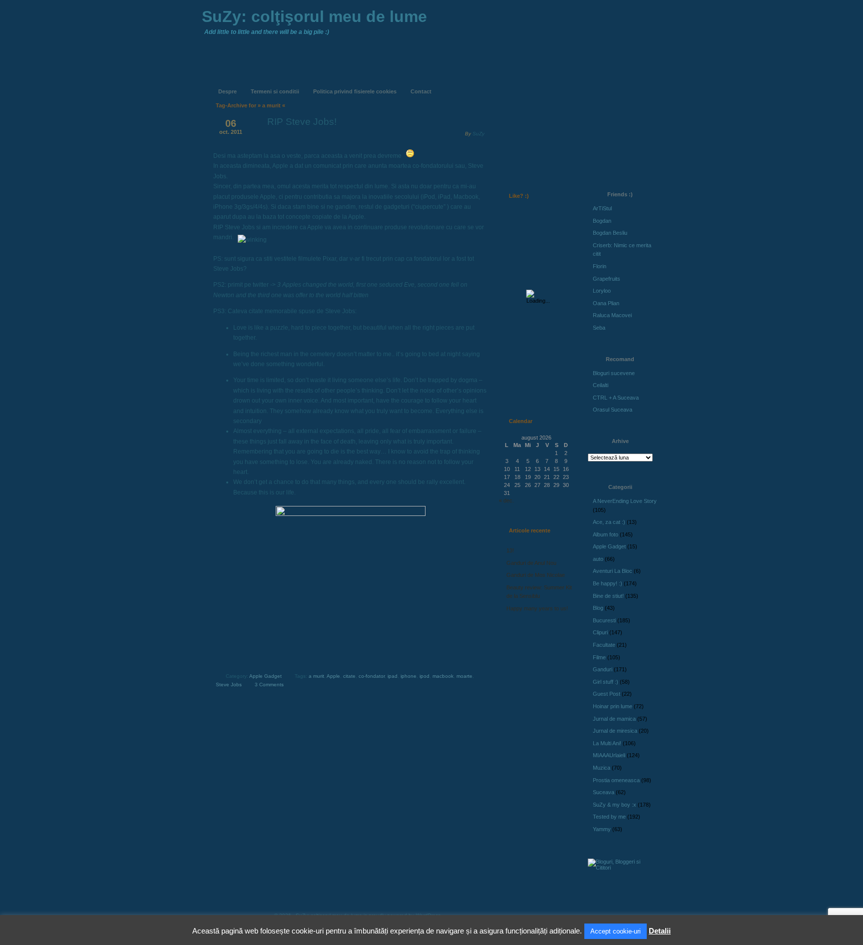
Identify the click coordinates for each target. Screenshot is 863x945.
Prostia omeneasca (616, 780)
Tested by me (609, 817)
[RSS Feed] (520, 84)
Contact (421, 91)
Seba (599, 328)
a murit (316, 676)
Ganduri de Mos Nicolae (535, 575)
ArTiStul (602, 208)
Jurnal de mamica (614, 719)
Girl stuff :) (605, 682)
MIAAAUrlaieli (609, 755)
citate (349, 676)
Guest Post (606, 694)
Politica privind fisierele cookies (355, 91)
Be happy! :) (607, 583)
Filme (599, 657)
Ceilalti (600, 385)
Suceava (603, 792)
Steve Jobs (229, 684)
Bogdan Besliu (610, 233)
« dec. (506, 500)
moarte (464, 676)
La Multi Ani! (607, 743)
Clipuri (600, 632)
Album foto (605, 534)
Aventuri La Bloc (612, 571)
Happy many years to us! (537, 608)
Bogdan (602, 221)
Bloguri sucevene (614, 373)
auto (598, 559)
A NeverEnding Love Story (625, 501)
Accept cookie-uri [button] (615, 931)
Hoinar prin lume (612, 706)
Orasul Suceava (612, 410)
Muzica (601, 768)
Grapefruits (606, 279)
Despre (227, 91)
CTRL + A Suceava (616, 398)
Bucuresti (604, 620)
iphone (409, 676)
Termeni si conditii (275, 91)
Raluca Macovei (612, 315)
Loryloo (602, 291)
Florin (599, 266)
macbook (442, 676)
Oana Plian (606, 303)
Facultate (604, 645)
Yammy (602, 829)
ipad (393, 676)
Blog (598, 608)
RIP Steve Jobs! (302, 121)
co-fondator (372, 676)
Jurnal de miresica (615, 731)
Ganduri (602, 669)
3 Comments (269, 684)
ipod (425, 676)
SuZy (478, 133)
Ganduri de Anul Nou (531, 563)
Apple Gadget (265, 676)
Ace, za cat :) (609, 522)
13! (510, 550)
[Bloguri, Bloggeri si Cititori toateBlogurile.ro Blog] (621, 868)
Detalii (660, 931)
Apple (333, 676)
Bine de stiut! (608, 596)
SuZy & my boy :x (614, 805)
